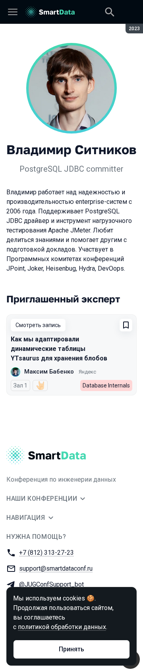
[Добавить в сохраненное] (126, 325)
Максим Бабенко (49, 371)
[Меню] (13, 12)
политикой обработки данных (62, 627)
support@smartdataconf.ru (56, 568)
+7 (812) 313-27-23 (46, 552)
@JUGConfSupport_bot (51, 584)
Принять (71, 649)
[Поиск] (110, 12)
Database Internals (106, 385)
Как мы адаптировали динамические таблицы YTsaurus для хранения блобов (59, 348)
